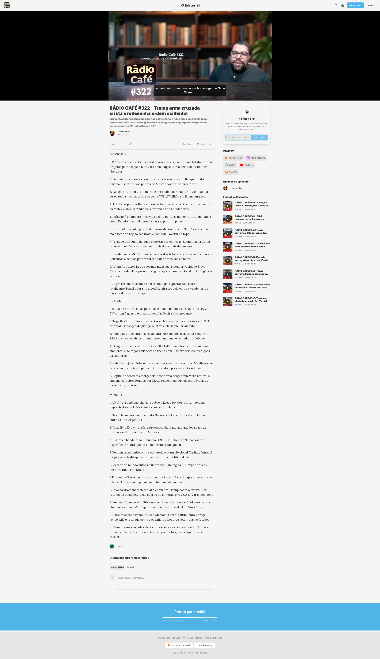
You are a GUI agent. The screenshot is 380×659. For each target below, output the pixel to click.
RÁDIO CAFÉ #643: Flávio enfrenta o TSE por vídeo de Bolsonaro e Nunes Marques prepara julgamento (250, 231)
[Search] (336, 5)
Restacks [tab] (131, 567)
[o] (227, 206)
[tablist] (123, 567)
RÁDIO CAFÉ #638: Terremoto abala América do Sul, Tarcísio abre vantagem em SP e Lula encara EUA (251, 300)
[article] (247, 206)
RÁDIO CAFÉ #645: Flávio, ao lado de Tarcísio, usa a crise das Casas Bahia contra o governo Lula (252, 204)
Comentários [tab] (117, 567)
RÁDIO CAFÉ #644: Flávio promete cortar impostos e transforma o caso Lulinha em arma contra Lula (251, 218)
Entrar (371, 5)
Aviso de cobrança (213, 637)
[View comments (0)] (278, 57)
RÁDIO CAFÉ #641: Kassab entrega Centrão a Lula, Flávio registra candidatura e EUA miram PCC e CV (251, 259)
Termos (198, 637)
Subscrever (355, 5)
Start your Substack (180, 645)
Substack (177, 652)
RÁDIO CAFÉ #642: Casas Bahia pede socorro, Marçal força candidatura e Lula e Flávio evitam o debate (252, 245)
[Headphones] (102, 59)
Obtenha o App (204, 645)
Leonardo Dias (123, 132)
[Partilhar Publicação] (343, 5)
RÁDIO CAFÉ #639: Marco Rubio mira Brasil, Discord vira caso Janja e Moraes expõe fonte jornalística (252, 286)
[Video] (102, 52)
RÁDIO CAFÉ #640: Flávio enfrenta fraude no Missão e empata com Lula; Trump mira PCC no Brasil (251, 272)
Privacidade (187, 637)
